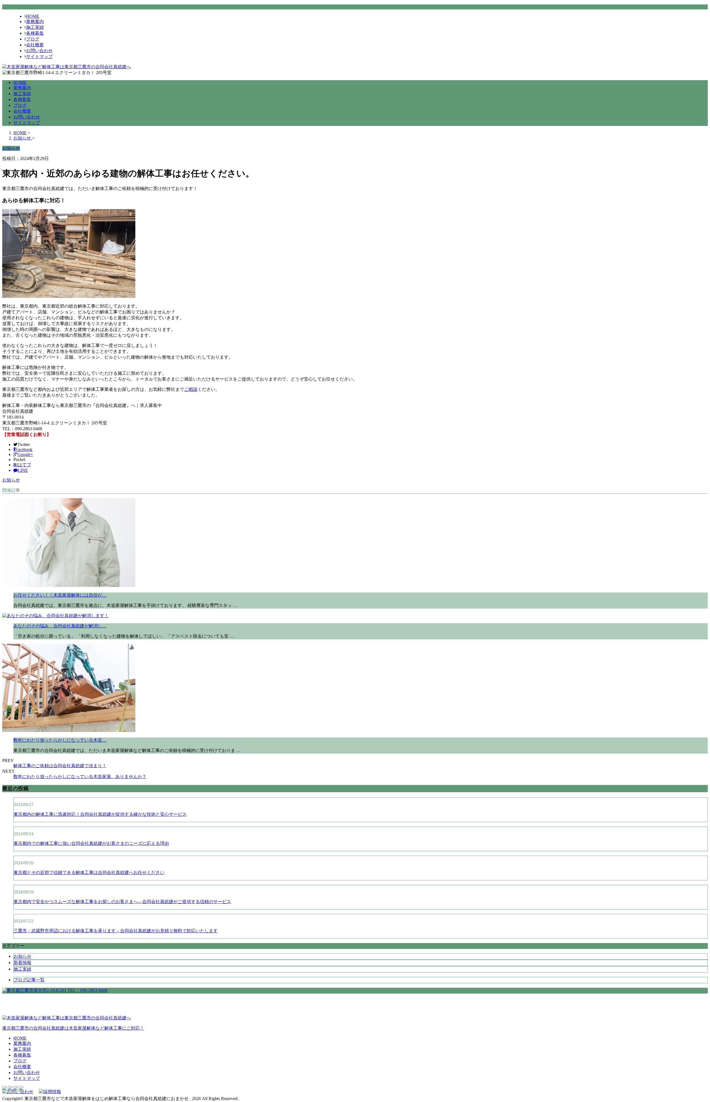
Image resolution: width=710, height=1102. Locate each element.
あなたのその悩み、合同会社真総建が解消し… (59, 626)
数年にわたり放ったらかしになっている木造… (59, 740)
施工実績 (35, 27)
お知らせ (11, 480)
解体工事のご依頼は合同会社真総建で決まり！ (59, 765)
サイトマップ (39, 56)
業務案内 (35, 21)
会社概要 (35, 44)
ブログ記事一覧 (29, 979)
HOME (32, 16)
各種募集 (35, 33)
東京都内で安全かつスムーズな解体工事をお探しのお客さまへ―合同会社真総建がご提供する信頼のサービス (122, 901)
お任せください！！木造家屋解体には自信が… (59, 595)
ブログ (32, 39)
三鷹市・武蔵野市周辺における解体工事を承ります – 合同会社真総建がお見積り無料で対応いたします (116, 930)
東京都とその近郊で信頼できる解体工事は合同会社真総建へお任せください (89, 872)
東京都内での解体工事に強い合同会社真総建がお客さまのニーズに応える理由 (91, 843)
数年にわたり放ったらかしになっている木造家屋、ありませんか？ (79, 776)
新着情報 (22, 962)
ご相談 (190, 389)
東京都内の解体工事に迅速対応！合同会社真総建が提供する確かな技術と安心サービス (100, 814)
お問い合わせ (39, 50)
